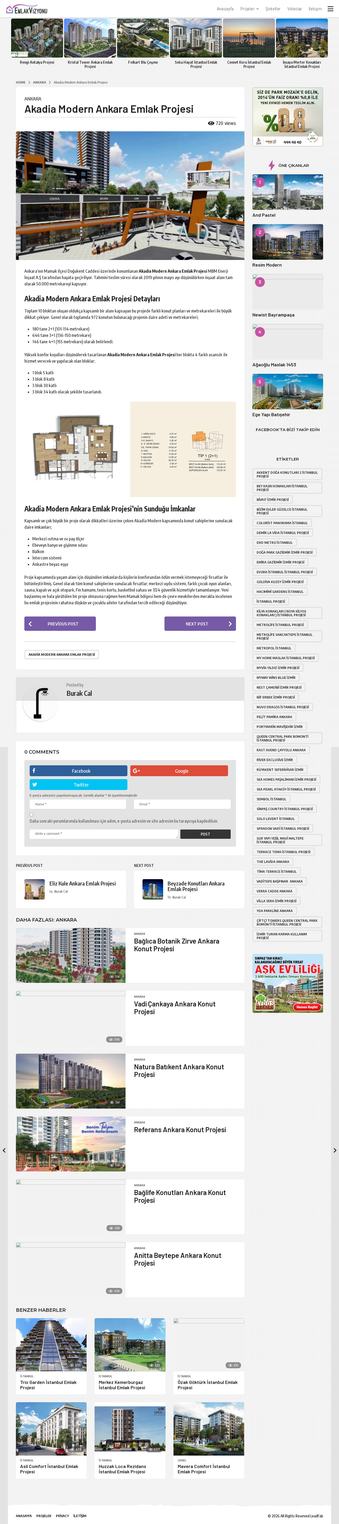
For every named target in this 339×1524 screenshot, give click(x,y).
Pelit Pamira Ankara (274, 717)
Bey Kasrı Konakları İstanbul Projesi (282, 488)
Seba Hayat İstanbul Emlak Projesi (196, 64)
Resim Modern (267, 265)
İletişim (315, 8)
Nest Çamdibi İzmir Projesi (279, 687)
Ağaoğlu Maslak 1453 (274, 364)
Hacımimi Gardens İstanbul (280, 591)
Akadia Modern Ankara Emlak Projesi (62, 654)
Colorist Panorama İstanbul (282, 523)
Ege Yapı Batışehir (271, 414)
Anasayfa (225, 8)
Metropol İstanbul (274, 648)
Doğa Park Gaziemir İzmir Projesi (285, 552)
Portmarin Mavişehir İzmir (280, 726)
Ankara (32, 98)
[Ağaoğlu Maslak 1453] (287, 341)
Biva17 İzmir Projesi (273, 499)
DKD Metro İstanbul (275, 542)
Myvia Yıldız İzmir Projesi (278, 668)
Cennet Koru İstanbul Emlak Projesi (249, 64)
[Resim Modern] (287, 242)
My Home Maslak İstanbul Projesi (286, 658)
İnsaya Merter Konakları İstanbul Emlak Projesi (302, 64)
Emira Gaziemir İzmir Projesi (280, 562)
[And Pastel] (287, 192)
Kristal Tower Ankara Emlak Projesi (90, 64)
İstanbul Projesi (271, 601)
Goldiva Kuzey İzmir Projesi (280, 582)
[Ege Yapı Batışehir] (287, 391)
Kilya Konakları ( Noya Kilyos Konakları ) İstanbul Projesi (281, 613)
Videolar (294, 8)
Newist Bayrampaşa (273, 315)
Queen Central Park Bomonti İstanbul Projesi (282, 738)
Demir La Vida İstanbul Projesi (283, 533)
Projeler (247, 8)
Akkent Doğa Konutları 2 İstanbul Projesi (287, 474)
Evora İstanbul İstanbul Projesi (285, 572)
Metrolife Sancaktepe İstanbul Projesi (285, 636)
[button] (330, 8)
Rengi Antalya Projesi (37, 62)
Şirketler (273, 8)
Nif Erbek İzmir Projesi (276, 697)
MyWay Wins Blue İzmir (276, 677)
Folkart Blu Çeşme (143, 62)
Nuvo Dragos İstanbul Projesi (283, 707)
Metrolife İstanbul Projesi (280, 625)
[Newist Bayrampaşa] (287, 292)
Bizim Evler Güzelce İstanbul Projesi (282, 511)
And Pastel (263, 215)
